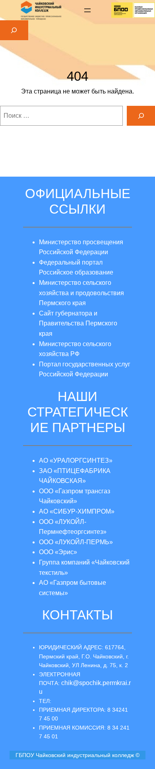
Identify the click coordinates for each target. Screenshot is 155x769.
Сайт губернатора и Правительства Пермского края (78, 323)
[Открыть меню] (87, 10)
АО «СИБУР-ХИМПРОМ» (76, 511)
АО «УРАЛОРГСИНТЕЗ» (75, 460)
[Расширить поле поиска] (14, 30)
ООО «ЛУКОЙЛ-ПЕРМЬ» (76, 542)
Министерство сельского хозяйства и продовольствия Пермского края (81, 292)
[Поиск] (141, 115)
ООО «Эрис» (58, 552)
